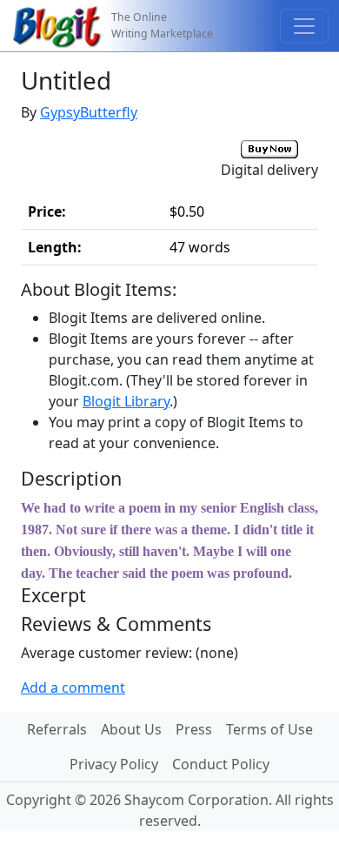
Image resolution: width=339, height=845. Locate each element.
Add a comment (73, 687)
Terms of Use (269, 729)
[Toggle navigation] (304, 26)
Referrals (57, 729)
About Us (131, 729)
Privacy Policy (114, 764)
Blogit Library (126, 401)
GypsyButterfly (88, 112)
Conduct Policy (220, 764)
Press (194, 729)
